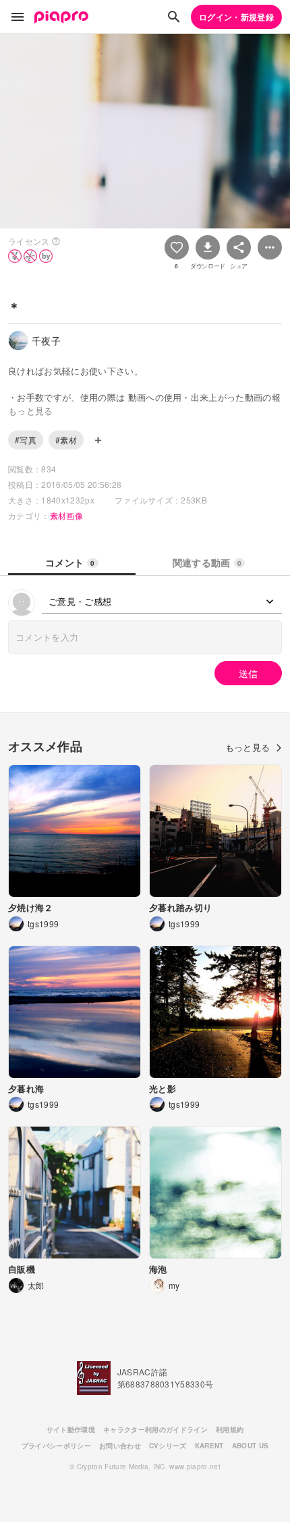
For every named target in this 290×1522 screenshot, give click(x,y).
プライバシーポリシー (56, 1445)
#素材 (66, 439)
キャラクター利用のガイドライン (155, 1429)
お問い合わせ (120, 1445)
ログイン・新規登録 (236, 17)
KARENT (209, 1445)
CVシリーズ (168, 1445)
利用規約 (229, 1429)
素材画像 (66, 515)
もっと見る (247, 747)
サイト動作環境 (71, 1429)
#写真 (25, 439)
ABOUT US (250, 1445)
